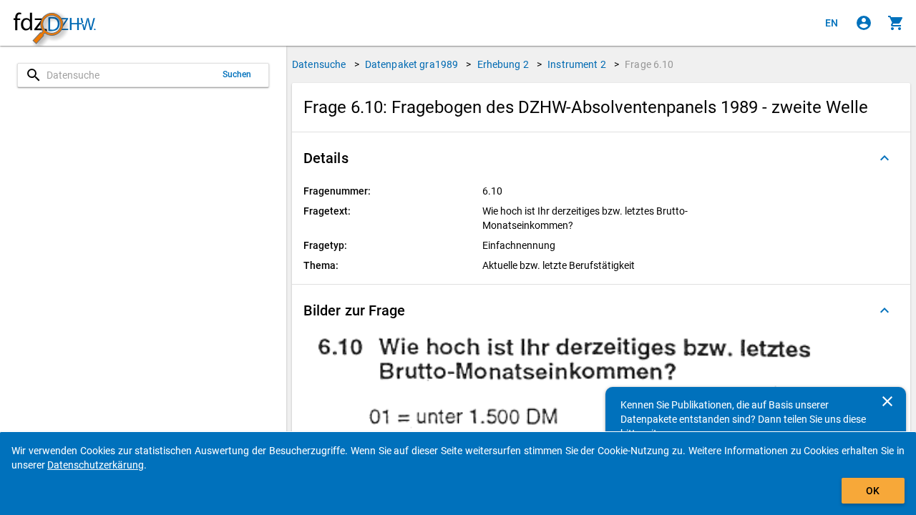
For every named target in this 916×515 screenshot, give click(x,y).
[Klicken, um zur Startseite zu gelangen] (54, 23)
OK (873, 490)
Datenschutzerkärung (95, 465)
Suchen (237, 74)
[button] (601, 158)
